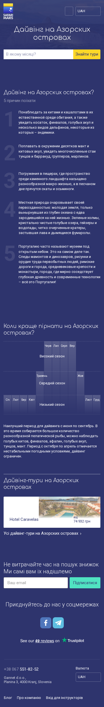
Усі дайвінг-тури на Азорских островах (41, 533)
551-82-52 (21, 669)
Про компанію (29, 698)
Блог (8, 698)
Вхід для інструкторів (64, 698)
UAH (81, 11)
